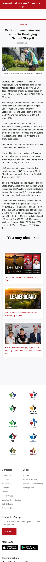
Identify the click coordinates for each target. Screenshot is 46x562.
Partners (5, 487)
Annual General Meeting (33, 483)
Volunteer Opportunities (11, 500)
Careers (5, 491)
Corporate (7, 469)
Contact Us (6, 475)
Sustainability (7, 508)
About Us (5, 479)
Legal (26, 469)
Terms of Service (30, 479)
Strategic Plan (28, 487)
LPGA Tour (23, 24)
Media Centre (7, 495)
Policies (26, 475)
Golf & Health (7, 504)
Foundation (6, 483)
